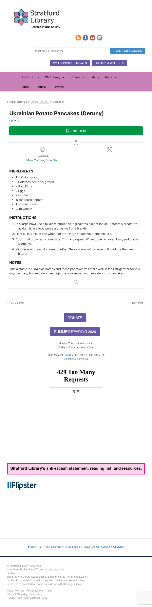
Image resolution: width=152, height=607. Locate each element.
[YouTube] (93, 38)
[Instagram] (100, 38)
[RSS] (78, 38)
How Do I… (28, 77)
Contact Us (13, 573)
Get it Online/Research (51, 546)
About (42, 86)
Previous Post (16, 303)
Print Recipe (78, 130)
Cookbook (58, 102)
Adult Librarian (18, 102)
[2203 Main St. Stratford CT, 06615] (36, 33)
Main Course (35, 160)
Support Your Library (112, 546)
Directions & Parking (76, 359)
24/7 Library (52, 77)
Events (59, 86)
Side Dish (52, 160)
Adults (25, 86)
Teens (109, 77)
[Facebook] (86, 38)
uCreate (75, 77)
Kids (92, 77)
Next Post (138, 303)
